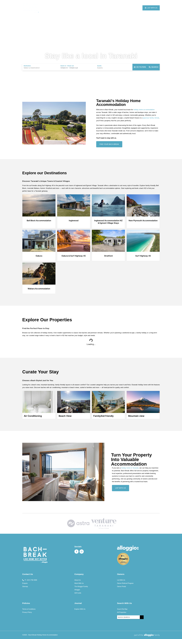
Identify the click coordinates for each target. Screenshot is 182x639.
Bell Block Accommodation (39, 220)
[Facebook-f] (76, 551)
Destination (117, 8)
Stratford (108, 256)
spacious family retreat (151, 118)
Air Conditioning (33, 416)
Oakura (39, 256)
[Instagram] (82, 551)
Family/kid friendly (103, 416)
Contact (128, 8)
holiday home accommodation (144, 110)
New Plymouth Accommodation (143, 220)
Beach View (65, 416)
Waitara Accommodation (39, 289)
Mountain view (136, 416)
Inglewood (73, 220)
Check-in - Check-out (67, 65)
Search (154, 67)
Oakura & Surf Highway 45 (74, 256)
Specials (107, 8)
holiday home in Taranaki (130, 468)
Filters (141, 67)
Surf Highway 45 (143, 256)
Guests (99, 65)
